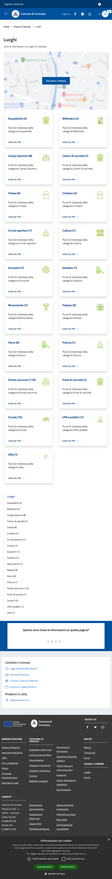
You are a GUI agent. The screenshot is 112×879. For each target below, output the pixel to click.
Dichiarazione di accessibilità (64, 827)
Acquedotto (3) (14, 503)
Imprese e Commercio (39, 765)
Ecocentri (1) (13, 551)
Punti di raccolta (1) (16, 594)
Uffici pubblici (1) (15, 606)
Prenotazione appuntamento (36, 807)
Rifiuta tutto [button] (68, 867)
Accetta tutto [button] (44, 867)
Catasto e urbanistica (39, 770)
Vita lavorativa (36, 760)
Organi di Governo (11, 747)
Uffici (4, 758)
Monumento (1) (14, 564)
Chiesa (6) (12, 527)
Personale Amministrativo (9, 775)
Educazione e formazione (63, 749)
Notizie (87, 747)
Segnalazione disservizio (35, 816)
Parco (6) (11, 576)
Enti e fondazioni (10, 763)
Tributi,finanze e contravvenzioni (65, 768)
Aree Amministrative (12, 752)
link (84, 853)
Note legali (62, 819)
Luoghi (87, 772)
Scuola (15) (12, 600)
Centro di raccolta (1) (17, 521)
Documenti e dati (10, 783)
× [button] (109, 839)
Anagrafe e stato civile (40, 749)
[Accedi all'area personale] (100, 4)
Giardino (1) (13, 558)
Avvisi (87, 758)
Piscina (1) (12, 582)
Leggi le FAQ (35, 823)
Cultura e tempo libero (40, 755)
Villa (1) (10, 612)
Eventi (87, 777)
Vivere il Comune (22, 26)
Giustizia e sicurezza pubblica (67, 758)
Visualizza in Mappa (56, 81)
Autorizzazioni (64, 789)
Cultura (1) (12, 545)
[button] (56, 874)
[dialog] (56, 857)
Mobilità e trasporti (38, 781)
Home (6, 26)
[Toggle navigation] (6, 13)
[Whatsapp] (89, 14)
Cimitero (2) (13, 533)
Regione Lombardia (13, 4)
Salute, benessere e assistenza (66, 782)
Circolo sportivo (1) (16, 539)
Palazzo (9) (12, 570)
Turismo (33, 776)
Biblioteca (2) (13, 509)
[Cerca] (106, 14)
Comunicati (89, 752)
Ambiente (61, 775)
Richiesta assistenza (39, 829)
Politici (5, 768)
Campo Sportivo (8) (16, 515)
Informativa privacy (66, 814)
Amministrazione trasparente (65, 807)
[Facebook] (74, 14)
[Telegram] (81, 14)
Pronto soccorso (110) (18, 588)
